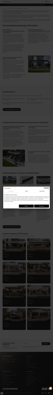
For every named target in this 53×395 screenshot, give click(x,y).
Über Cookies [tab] (42, 191)
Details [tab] (26, 191)
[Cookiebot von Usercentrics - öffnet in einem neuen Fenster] (44, 188)
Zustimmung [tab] (11, 191)
